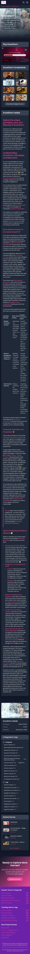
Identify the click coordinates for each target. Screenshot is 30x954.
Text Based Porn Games (11, 779)
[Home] (3, 2)
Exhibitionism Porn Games (12, 790)
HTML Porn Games (10, 765)
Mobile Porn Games (10, 771)
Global (22, 762)
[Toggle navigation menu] (27, 2)
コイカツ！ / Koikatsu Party (9, 930)
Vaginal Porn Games (11, 806)
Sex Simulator (9, 801)
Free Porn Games (10, 762)
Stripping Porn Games (11, 804)
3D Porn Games (9, 745)
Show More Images (15, 104)
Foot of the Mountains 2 (8, 933)
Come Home (5, 937)
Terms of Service (18, 947)
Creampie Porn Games (11, 787)
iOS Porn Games (10, 768)
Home (2, 6)
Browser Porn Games (11, 753)
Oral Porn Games (10, 796)
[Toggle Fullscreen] (26, 50)
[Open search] (23, 2)
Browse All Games (15, 879)
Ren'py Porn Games (10, 776)
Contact (26, 947)
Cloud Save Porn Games (12, 755)
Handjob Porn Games (11, 793)
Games (8, 6)
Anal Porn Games (10, 785)
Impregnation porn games (9, 920)
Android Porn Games (11, 750)
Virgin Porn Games (10, 809)
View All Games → (15, 848)
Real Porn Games (10, 773)
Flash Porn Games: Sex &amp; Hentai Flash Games (15, 759)
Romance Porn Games (11, 798)
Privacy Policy (9, 947)
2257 (3, 947)
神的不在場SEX (5, 928)
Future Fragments (6, 935)
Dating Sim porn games (8, 918)
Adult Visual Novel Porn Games (13, 747)
